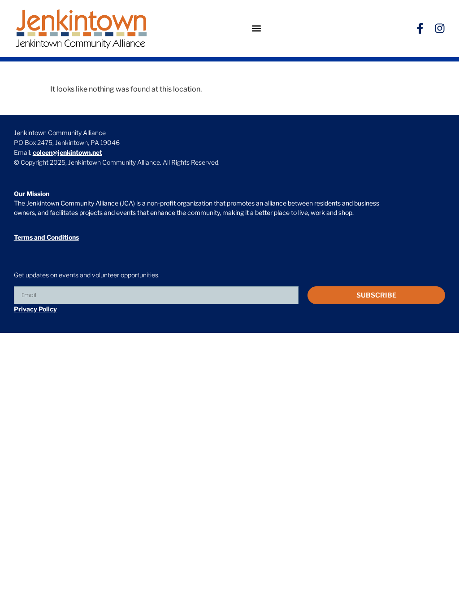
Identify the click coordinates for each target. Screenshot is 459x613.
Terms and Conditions (46, 237)
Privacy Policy (35, 309)
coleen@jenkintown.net (67, 152)
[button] (256, 28)
